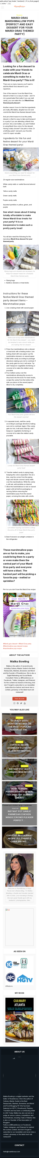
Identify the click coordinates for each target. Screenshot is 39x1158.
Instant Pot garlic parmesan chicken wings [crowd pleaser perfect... (19, 816)
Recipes (19, 15)
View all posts (19, 699)
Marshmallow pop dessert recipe (16, 646)
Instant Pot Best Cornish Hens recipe (19, 770)
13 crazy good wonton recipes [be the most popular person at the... (19, 725)
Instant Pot (15, 766)
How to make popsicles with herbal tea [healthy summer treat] (19, 793)
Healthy (10, 786)
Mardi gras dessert (11, 644)
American (15, 808)
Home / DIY (19, 786)
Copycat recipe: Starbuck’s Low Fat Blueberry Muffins (19, 748)
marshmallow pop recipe (13, 648)
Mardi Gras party (25, 644)
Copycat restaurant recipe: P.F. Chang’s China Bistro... (19, 838)
